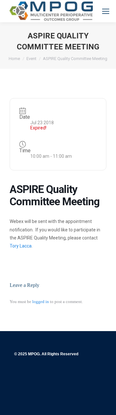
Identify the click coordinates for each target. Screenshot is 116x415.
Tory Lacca (21, 245)
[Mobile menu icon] (106, 11)
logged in (40, 301)
